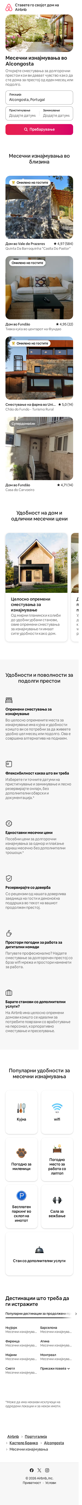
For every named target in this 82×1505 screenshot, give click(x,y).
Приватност (32, 1483)
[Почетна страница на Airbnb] (8, 7)
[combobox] (39, 99)
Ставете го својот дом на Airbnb (37, 7)
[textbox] (22, 115)
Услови (50, 1483)
